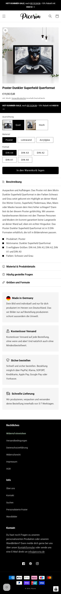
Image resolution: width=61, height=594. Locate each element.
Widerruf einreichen (16, 433)
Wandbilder (11, 516)
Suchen (9, 502)
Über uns (10, 488)
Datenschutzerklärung (17, 447)
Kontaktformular (26, 547)
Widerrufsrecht (13, 454)
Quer (18, 125)
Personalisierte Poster (17, 509)
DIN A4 (9, 153)
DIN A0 (25, 160)
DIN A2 (41, 153)
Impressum (11, 461)
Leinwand (26, 140)
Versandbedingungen (16, 440)
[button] (3, 16)
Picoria (33, 588)
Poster (9, 140)
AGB (8, 468)
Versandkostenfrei (19, 98)
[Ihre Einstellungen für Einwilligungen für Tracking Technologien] (55, 589)
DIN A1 (9, 160)
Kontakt (10, 495)
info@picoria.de (36, 551)
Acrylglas (45, 140)
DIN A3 (25, 153)
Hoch (42, 125)
